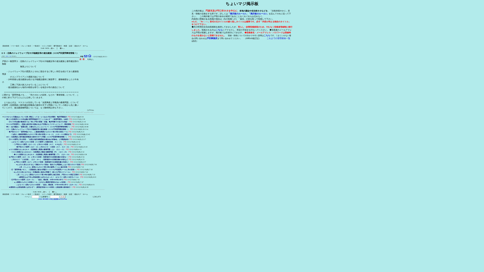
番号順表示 (58, 46)
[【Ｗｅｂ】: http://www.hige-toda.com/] (90, 57)
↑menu (6, 56)
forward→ (14, 56)
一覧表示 (36, 46)
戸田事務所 (212, 38)
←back (3, 56)
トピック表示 (47, 46)
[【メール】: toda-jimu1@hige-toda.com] (86, 57)
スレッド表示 (26, 46)
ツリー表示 (15, 46)
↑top (10, 56)
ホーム (85, 46)
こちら (219, 30)
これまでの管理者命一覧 (278, 38)
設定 (70, 46)
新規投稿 (6, 46)
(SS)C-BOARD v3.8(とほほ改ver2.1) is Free (52, 199)
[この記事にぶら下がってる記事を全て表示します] (5, 120)
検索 (65, 46)
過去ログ (77, 46)
